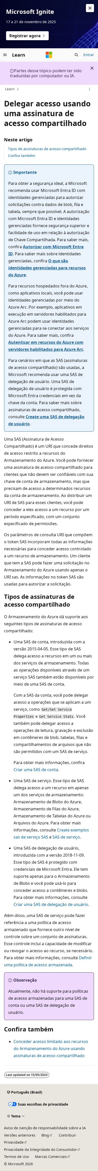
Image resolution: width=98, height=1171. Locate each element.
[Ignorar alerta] (90, 8)
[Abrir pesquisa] (76, 54)
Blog (45, 1135)
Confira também (21, 155)
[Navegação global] (5, 54)
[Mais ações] (89, 89)
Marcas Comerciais (51, 1156)
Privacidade (14, 1142)
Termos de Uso (16, 1156)
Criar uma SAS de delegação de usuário (51, 904)
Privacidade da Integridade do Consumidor (40, 1149)
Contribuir (67, 1135)
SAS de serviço (66, 837)
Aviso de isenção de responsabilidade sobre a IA (45, 1127)
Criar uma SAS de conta (36, 769)
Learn (10, 89)
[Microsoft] (49, 55)
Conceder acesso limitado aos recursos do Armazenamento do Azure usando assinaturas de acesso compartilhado (51, 1048)
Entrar (88, 54)
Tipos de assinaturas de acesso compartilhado (47, 148)
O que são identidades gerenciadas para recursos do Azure (47, 268)
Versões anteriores (19, 1135)
